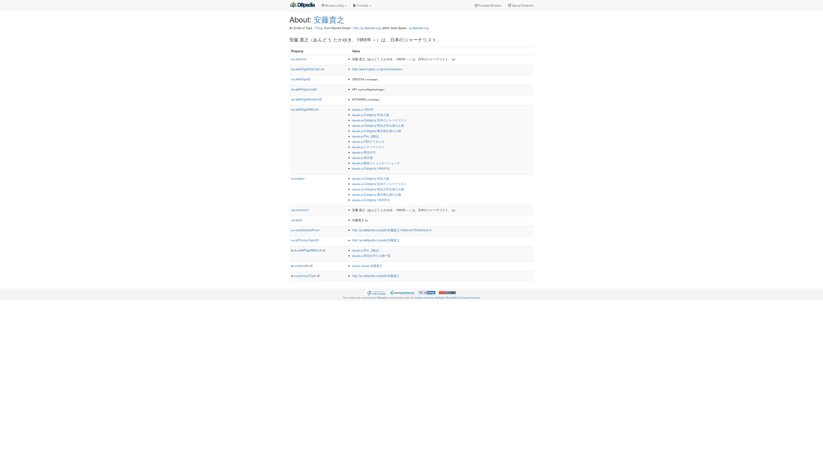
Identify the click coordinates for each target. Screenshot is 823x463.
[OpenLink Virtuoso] (376, 292)
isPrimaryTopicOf (305, 240)
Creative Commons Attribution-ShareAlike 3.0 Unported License (447, 297)
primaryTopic (305, 276)
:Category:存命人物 (370, 115)
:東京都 (362, 157)
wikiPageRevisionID (306, 99)
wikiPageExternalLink (307, 69)
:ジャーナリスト (368, 147)
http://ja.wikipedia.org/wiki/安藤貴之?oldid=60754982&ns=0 (392, 230)
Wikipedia (382, 297)
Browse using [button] (334, 5)
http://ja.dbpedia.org (366, 28)
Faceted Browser (490, 5)
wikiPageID (301, 79)
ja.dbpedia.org (419, 28)
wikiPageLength (304, 89)
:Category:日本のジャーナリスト (379, 120)
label (296, 220)
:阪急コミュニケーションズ (376, 163)
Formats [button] (362, 5)
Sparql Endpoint (522, 5)
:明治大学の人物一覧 (371, 255)
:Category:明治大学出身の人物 (378, 125)
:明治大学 (364, 152)
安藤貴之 (329, 19)
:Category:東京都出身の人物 (376, 131)
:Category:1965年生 (371, 168)
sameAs (301, 265)
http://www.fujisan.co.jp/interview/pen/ (377, 69)
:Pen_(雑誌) (365, 136)
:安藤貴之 (367, 265)
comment (299, 210)
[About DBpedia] (302, 5)
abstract (298, 59)
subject (298, 178)
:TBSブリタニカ (368, 141)
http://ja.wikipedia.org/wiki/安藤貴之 (375, 240)
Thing (319, 28)
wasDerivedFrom (305, 230)
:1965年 (363, 109)
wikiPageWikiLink (305, 109)
